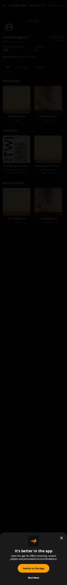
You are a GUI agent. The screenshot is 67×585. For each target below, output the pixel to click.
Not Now (33, 577)
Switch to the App (33, 568)
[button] (33, 292)
